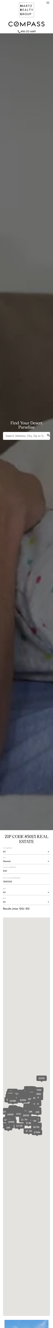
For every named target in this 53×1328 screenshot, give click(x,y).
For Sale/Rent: (7, 848)
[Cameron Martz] (26, 18)
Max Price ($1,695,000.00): (11, 878)
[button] (29, 1131)
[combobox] (26, 852)
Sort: (4, 857)
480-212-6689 (26, 31)
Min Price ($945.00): (9, 867)
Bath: (4, 898)
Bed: (4, 889)
